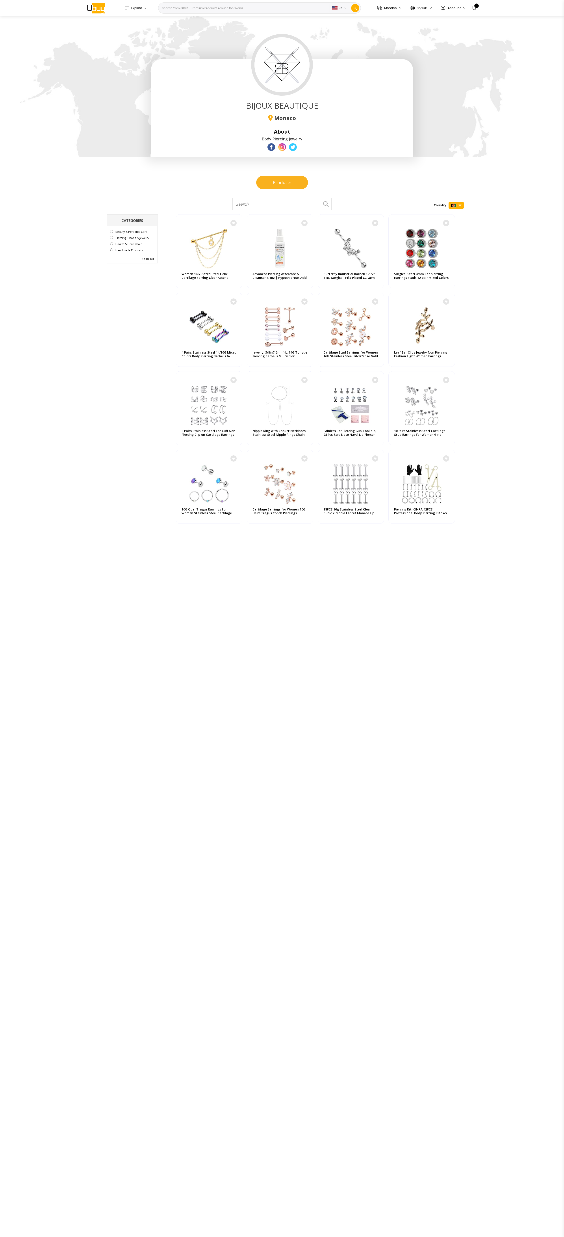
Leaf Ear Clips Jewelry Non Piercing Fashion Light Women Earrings (420, 354)
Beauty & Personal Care (131, 231)
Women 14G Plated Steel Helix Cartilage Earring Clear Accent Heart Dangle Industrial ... (205, 277)
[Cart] (474, 8)
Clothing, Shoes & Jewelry (132, 238)
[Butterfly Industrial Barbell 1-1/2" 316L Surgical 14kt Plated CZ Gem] (350, 246)
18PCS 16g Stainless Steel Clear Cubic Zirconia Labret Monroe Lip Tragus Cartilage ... (348, 513)
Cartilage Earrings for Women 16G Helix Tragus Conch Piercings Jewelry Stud (278, 513)
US (340, 8)
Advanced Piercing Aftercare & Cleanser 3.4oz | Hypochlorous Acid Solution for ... (279, 277)
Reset (150, 259)
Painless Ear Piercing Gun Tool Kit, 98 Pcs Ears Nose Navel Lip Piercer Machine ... (349, 434)
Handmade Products (129, 250)
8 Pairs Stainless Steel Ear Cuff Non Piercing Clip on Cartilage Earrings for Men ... (208, 434)
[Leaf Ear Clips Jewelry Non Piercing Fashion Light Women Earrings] (421, 325)
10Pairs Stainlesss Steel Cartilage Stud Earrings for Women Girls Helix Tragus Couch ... (419, 434)
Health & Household (128, 244)
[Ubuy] (96, 7)
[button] (452, 8)
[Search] (355, 8)
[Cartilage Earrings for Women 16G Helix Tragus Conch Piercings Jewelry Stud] (280, 482)
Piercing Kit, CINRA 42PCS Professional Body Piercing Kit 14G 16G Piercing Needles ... (420, 513)
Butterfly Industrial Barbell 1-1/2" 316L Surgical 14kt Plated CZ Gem (349, 275)
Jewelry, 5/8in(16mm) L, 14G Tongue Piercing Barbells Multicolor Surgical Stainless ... (279, 356)
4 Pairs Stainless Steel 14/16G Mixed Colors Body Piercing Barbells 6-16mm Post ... (209, 356)
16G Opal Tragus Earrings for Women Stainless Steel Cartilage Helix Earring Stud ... (207, 513)
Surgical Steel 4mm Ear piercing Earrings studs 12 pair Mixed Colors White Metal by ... (421, 277)
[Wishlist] (233, 223)
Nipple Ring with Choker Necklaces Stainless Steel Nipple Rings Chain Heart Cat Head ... (279, 434)
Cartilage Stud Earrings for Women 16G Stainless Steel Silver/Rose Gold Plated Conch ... (350, 356)
